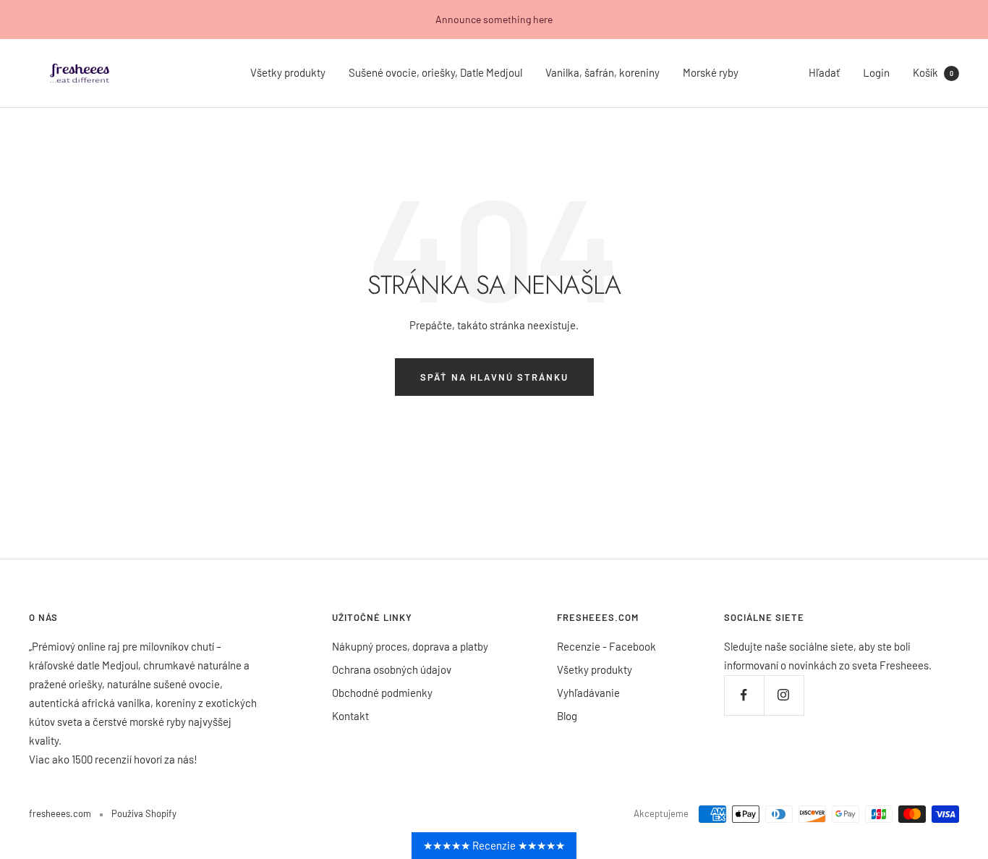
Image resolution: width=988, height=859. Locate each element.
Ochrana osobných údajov (391, 669)
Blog (567, 715)
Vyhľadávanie (588, 692)
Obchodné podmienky (382, 692)
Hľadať (824, 72)
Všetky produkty (287, 72)
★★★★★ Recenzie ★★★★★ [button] (494, 845)
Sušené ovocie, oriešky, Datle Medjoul (435, 72)
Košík (933, 72)
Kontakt (350, 715)
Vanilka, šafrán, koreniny (602, 72)
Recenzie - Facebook (606, 646)
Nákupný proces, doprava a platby (410, 646)
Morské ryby (710, 72)
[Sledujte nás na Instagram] (784, 695)
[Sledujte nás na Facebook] (744, 695)
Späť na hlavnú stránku (494, 377)
